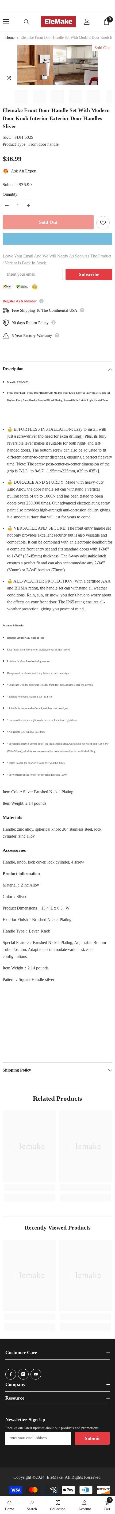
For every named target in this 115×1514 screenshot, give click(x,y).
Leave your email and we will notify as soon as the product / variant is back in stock (57, 259)
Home (9, 38)
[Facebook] (10, 1374)
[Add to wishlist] (103, 222)
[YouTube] (35, 1374)
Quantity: (10, 194)
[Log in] (87, 22)
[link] (29, 1187)
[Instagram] (23, 1374)
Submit (92, 1438)
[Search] (26, 22)
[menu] (6, 21)
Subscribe (89, 274)
